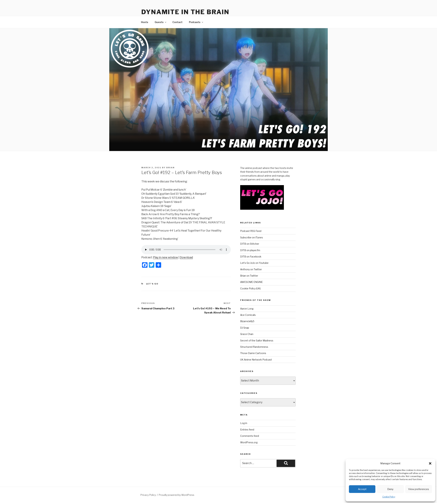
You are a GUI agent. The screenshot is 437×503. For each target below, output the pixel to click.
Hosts (144, 22)
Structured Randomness (254, 346)
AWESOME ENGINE (251, 282)
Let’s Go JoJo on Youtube (254, 262)
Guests (159, 22)
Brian (170, 167)
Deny (390, 489)
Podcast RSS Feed (250, 230)
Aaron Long (246, 308)
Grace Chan (246, 334)
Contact (177, 22)
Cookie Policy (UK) (250, 288)
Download (186, 257)
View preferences (418, 489)
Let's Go (152, 284)
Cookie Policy (388, 496)
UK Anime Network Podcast (256, 359)
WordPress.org (249, 442)
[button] (430, 463)
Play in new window (165, 257)
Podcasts (194, 22)
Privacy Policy (148, 494)
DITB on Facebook (250, 256)
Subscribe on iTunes (251, 237)
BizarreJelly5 (247, 321)
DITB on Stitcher (249, 243)
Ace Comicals (248, 314)
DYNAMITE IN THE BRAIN (185, 12)
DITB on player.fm (250, 250)
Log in (243, 423)
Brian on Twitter (249, 275)
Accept (362, 489)
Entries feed (247, 429)
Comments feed (249, 435)
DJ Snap (244, 327)
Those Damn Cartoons (253, 353)
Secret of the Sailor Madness (256, 340)
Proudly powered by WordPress (176, 494)
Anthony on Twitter (251, 269)
